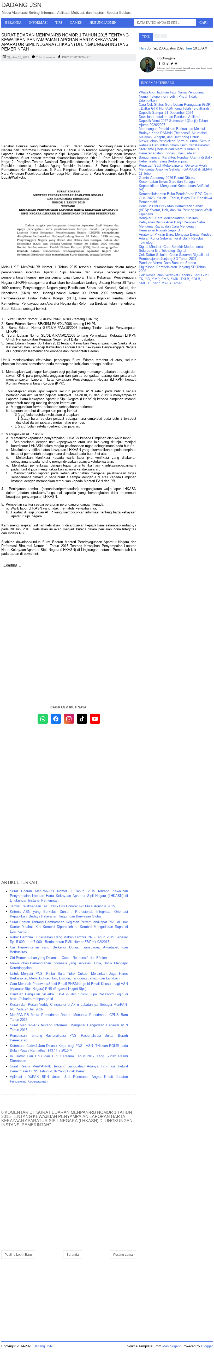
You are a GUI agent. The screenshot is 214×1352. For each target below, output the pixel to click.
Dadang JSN (21, 4)
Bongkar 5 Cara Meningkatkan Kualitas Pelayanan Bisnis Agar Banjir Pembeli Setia (172, 220)
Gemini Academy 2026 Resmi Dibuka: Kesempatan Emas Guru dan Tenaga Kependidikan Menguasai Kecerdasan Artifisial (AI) (174, 184)
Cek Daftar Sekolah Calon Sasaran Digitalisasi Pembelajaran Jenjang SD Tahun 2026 (174, 257)
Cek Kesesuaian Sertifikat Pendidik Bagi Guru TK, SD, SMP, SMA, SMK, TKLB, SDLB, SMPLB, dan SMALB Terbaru (174, 279)
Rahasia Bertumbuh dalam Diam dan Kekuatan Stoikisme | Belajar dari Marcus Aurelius (174, 147)
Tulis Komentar (45, 57)
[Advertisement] (68, 102)
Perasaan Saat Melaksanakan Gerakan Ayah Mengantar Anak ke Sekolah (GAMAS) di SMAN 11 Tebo (175, 169)
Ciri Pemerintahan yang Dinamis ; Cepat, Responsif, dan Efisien (58, 958)
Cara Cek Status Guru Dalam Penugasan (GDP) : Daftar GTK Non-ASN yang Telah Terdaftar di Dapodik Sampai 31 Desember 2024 (175, 109)
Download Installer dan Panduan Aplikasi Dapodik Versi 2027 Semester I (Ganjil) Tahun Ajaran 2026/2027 (173, 121)
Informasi (38, 22)
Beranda (13, 22)
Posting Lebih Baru (18, 1254)
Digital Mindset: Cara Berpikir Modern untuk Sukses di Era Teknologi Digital (172, 249)
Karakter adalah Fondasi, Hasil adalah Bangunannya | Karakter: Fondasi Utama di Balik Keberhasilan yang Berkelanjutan (175, 157)
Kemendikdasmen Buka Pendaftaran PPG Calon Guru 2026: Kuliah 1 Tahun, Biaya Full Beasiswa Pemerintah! (175, 198)
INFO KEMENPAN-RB (76, 57)
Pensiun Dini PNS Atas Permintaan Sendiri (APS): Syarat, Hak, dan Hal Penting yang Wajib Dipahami (175, 210)
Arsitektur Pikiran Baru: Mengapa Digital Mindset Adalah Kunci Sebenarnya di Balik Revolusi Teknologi (175, 238)
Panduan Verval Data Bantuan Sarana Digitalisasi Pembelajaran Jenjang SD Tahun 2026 (172, 267)
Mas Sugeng (171, 1346)
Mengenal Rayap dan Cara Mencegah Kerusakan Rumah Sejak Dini (167, 228)
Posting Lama (123, 1254)
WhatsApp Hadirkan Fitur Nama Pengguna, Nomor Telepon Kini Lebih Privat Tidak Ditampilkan (171, 96)
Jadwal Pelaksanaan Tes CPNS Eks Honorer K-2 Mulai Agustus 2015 (62, 906)
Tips (58, 22)
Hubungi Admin (103, 22)
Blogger (207, 1346)
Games (76, 22)
